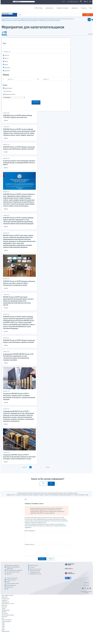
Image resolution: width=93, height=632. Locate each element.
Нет (43, 483)
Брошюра (7, 67)
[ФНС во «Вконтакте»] (85, 1)
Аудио (6, 64)
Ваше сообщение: (30, 530)
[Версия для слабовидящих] (63, 1)
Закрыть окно (5, 631)
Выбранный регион (9, 94)
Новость (7, 55)
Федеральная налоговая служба (29, 19)
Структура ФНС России (44, 19)
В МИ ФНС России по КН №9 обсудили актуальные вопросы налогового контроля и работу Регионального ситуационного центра (19, 283)
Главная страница (6, 19)
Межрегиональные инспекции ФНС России (62, 19)
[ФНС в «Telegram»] (90, 1)
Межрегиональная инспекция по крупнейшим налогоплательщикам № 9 (20, 20)
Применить (36, 102)
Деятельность (50, 8)
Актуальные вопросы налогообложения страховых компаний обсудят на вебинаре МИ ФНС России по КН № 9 (19, 163)
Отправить (42, 559)
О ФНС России (39, 8)
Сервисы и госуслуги (62, 8)
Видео (6, 61)
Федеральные (8, 88)
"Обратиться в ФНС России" (38, 522)
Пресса (7, 58)
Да (51, 483)
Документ (7, 70)
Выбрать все (7, 51)
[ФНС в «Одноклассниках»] (87, 1)
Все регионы (7, 91)
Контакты (83, 8)
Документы (75, 8)
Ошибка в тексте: (29, 544)
